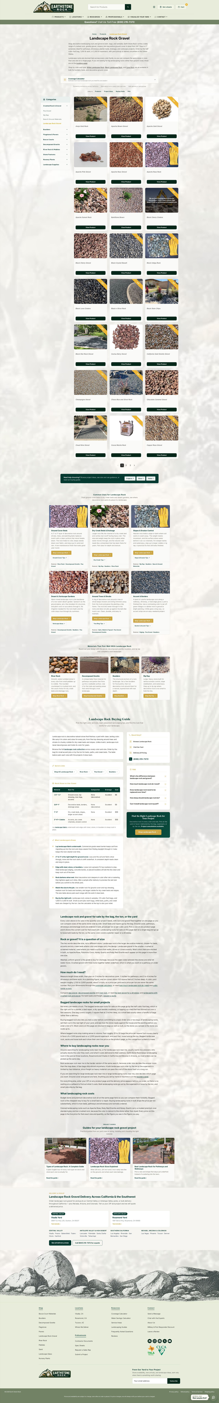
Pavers (41, 1332)
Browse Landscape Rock (142, 741)
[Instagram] (155, 1341)
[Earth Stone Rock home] (73, 1373)
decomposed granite (86, 993)
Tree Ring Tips (98, 623)
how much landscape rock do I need (134, 985)
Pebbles (42, 1345)
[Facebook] (150, 1341)
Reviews (114, 1336)
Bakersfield (65, 1233)
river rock (103, 993)
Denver (166, 1233)
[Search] (128, 7)
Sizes (140, 478)
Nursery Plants (49, 159)
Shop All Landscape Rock (63, 772)
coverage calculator (103, 985)
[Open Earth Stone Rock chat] (213, 1397)
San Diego (123, 1236)
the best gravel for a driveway (127, 993)
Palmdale (92, 1233)
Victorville (83, 1236)
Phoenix (153, 1233)
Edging (141, 632)
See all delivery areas (60, 1243)
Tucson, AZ (79, 1323)
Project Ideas (108, 91)
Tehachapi (92, 1236)
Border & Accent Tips (142, 626)
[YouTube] (170, 1341)
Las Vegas (145, 1233)
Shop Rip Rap (149, 696)
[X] (165, 1341)
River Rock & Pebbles (51, 149)
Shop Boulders (119, 696)
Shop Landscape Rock (60, 553)
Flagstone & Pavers (50, 134)
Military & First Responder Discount (161, 1327)
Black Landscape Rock (113, 67)
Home (94, 34)
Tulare (73, 1233)
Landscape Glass (45, 1354)
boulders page (81, 63)
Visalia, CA (79, 1314)
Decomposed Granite (51, 144)
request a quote (109, 996)
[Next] (134, 465)
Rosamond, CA (81, 1318)
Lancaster (83, 1233)
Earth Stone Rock (15, 1392)
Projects (129, 478)
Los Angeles (115, 1233)
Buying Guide (120, 91)
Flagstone (42, 1327)
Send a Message (154, 1314)
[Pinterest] (160, 1341)
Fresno (57, 1233)
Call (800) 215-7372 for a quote (87, 1243)
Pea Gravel (47, 111)
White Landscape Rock (95, 67)
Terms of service (197, 1392)
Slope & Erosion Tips (141, 558)
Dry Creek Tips (99, 560)
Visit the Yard (138, 747)
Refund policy (185, 1392)
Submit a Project (81, 1354)
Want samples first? (200, 1398)
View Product (90, 136)
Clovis (51, 1236)
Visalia (51, 1233)
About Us (151, 1323)
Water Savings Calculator (121, 1318)
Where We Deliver (82, 1327)
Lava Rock (130, 67)
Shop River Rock (58, 696)
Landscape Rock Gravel (52, 123)
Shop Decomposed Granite (93, 696)
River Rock (61, 564)
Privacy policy (174, 1392)
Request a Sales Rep (83, 1350)
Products (103, 34)
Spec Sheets (80, 1345)
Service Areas (116, 1323)
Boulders (46, 129)
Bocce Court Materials (47, 1314)
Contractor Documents (84, 1341)
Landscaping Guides (119, 1327)
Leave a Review (153, 1332)
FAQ (129, 91)
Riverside (124, 1233)
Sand (41, 1349)
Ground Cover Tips (59, 558)
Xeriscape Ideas (58, 623)
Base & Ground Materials (52, 119)
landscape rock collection (74, 749)
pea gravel (73, 993)
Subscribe (174, 1381)
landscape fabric (61, 827)
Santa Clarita (101, 1233)
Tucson (160, 1233)
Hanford (58, 1236)
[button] (154, 6)
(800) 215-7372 (140, 759)
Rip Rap (46, 115)
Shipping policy (209, 1392)
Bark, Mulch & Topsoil (105, 630)
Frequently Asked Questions (122, 1332)
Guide (150, 478)
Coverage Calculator (119, 1314)
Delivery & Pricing (140, 753)
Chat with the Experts (156, 1318)
